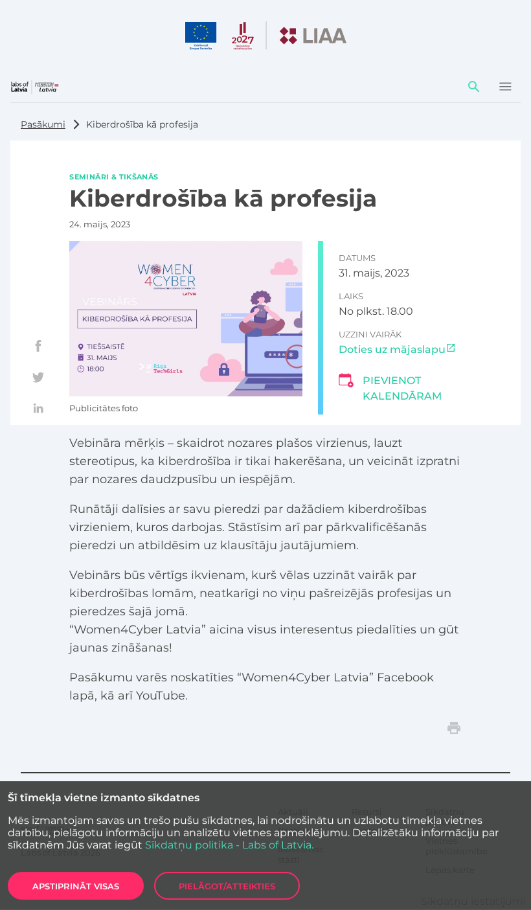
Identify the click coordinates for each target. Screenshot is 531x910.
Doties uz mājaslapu (392, 349)
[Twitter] (38, 376)
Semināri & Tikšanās (113, 176)
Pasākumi (43, 124)
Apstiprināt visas (75, 886)
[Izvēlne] (505, 86)
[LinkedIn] (38, 408)
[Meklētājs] (474, 86)
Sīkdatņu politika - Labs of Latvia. (229, 845)
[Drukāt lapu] (454, 728)
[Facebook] (38, 345)
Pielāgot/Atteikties (227, 886)
